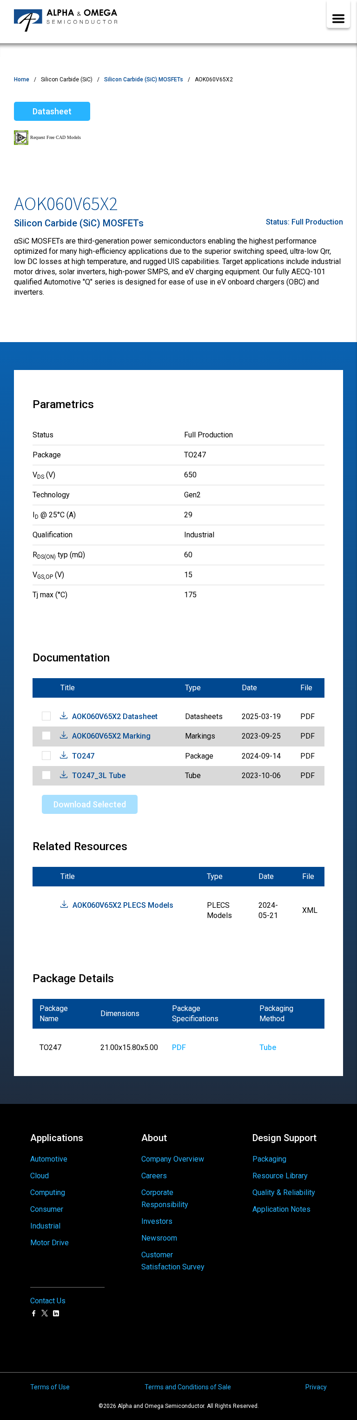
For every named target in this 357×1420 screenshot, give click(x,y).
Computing (47, 1192)
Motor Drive (49, 1242)
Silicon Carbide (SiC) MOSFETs (143, 79)
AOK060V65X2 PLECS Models (123, 905)
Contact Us (48, 1301)
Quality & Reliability (283, 1192)
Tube (267, 1047)
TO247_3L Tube (99, 775)
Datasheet (52, 111)
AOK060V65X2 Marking (111, 736)
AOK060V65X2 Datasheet (115, 716)
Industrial (45, 1226)
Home (21, 79)
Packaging (269, 1159)
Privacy (316, 1387)
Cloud (39, 1175)
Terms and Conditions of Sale (188, 1387)
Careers (154, 1175)
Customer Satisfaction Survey (173, 1260)
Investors (156, 1221)
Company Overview (172, 1159)
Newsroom (159, 1238)
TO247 (83, 756)
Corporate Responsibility (164, 1198)
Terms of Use (50, 1387)
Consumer (46, 1209)
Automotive (48, 1159)
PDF (179, 1047)
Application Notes (281, 1209)
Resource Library (280, 1175)
